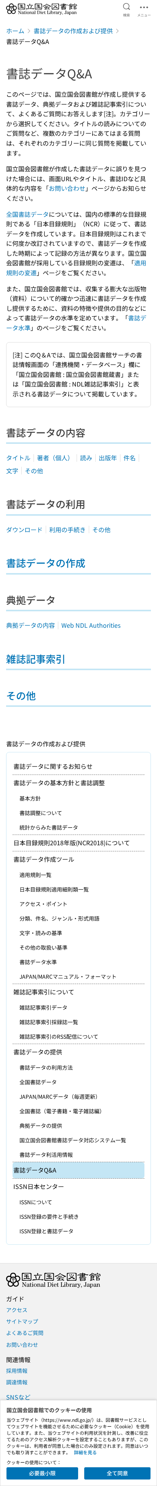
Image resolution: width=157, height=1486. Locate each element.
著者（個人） (55, 457)
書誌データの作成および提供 (73, 30)
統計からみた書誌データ (48, 827)
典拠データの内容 (30, 625)
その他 (34, 470)
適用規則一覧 (35, 875)
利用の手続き (67, 529)
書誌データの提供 (37, 1051)
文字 (12, 470)
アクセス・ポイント (43, 904)
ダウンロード (24, 529)
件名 (129, 457)
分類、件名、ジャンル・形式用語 (59, 918)
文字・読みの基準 (40, 933)
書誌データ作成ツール (43, 859)
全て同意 (117, 1473)
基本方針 (30, 798)
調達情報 (16, 1382)
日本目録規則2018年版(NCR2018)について (71, 842)
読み (86, 457)
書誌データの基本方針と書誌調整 (59, 782)
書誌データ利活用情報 (46, 1154)
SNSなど (18, 1397)
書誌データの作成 (45, 562)
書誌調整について (40, 813)
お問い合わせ (67, 188)
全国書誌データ (27, 214)
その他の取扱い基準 (43, 947)
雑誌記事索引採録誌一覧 (48, 1022)
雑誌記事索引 (36, 658)
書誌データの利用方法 (46, 1067)
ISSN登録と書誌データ (46, 1231)
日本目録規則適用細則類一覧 (54, 889)
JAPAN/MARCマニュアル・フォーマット (68, 976)
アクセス (16, 1310)
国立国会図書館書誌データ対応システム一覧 (72, 1140)
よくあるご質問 (24, 1333)
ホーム (15, 30)
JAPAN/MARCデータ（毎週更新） (60, 1096)
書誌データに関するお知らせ (53, 766)
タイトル (18, 457)
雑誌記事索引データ (43, 1007)
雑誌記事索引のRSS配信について (58, 1036)
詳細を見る (85, 1452)
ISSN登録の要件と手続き (49, 1216)
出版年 (108, 457)
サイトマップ (22, 1321)
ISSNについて (35, 1202)
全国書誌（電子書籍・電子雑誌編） (62, 1111)
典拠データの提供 (40, 1125)
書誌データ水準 (38, 962)
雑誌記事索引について (43, 991)
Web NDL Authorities (90, 625)
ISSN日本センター (38, 1186)
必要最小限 (42, 1473)
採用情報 (16, 1370)
